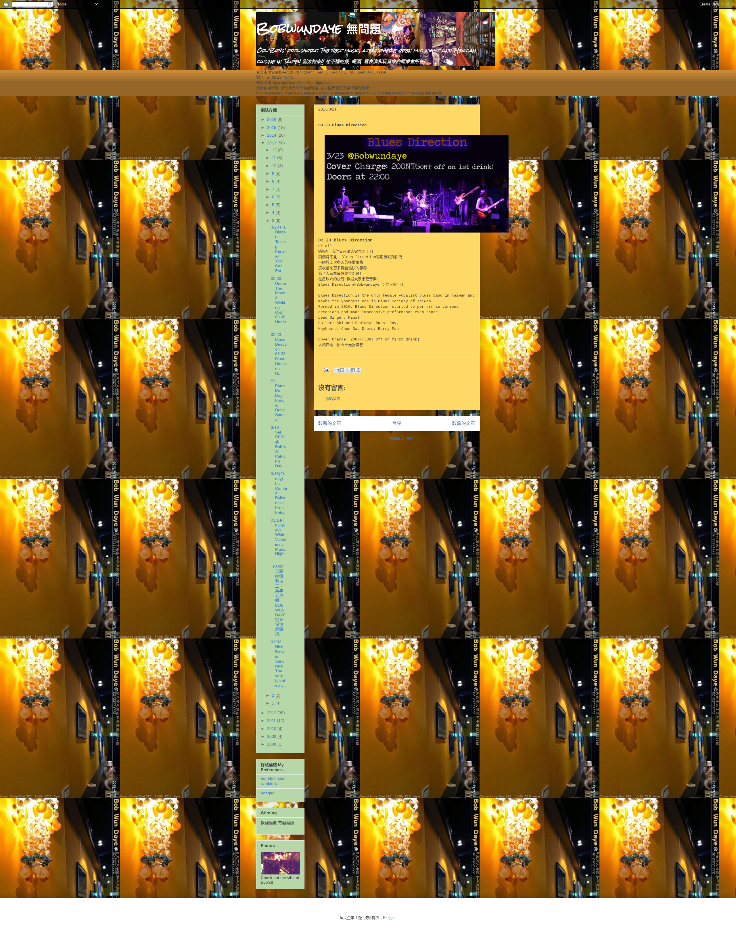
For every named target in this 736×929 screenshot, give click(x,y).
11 (274, 157)
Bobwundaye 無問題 (318, 28)
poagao (268, 793)
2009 (272, 736)
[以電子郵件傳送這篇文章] (337, 370)
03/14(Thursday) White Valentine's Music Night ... (278, 539)
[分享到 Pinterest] (358, 370)
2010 (272, 728)
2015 (272, 127)
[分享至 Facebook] (353, 370)
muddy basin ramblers (272, 781)
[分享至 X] (347, 370)
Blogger (389, 918)
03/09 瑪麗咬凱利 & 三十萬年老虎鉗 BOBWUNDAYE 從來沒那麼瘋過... (278, 600)
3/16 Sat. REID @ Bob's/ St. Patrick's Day (278, 446)
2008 (272, 744)
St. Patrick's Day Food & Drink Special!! (278, 400)
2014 (272, 135)
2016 (272, 119)
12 (275, 150)
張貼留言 (332, 398)
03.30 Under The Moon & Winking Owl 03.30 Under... (278, 302)
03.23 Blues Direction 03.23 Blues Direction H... (279, 353)
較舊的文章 (463, 423)
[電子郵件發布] (326, 369)
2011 (272, 720)
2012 (272, 713)
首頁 (396, 423)
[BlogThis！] (342, 370)
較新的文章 (329, 423)
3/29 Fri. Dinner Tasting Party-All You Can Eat (278, 249)
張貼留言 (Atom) (403, 438)
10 (275, 165)
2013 (272, 143)
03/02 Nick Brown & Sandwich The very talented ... (279, 664)
